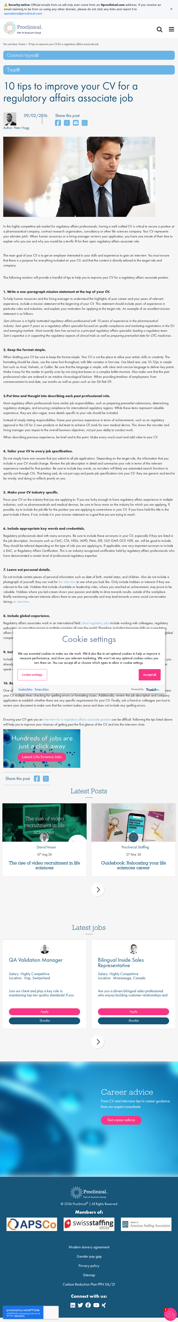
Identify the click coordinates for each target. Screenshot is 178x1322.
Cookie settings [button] (32, 675)
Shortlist (45, 1020)
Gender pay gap (89, 1256)
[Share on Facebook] (58, 123)
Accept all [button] (149, 675)
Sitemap (89, 1274)
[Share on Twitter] (67, 123)
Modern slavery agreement (89, 1246)
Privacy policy (89, 1265)
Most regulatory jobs (96, 623)
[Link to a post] (44, 822)
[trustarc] (152, 689)
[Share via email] (76, 123)
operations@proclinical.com (23, 13)
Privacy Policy (42, 689)
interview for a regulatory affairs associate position (77, 719)
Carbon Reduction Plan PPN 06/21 (89, 1284)
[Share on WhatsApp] (84, 123)
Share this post (67, 115)
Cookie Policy (25, 689)
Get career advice (121, 1119)
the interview (68, 582)
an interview (21, 601)
